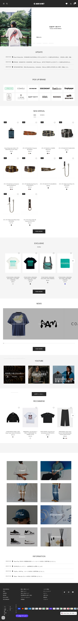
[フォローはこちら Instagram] (69, 592)
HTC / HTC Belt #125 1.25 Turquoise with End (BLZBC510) (11, 184)
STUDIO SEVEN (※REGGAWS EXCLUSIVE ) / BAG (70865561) (47, 278)
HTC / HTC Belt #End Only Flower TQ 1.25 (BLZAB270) (29, 184)
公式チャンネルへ (39, 394)
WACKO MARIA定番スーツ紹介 (63, 374)
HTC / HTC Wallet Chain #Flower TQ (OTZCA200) (66, 184)
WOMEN (42, 115)
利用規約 (23, 599)
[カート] (74, 3)
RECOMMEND (6, 599)
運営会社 (45, 597)
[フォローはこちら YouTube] (73, 592)
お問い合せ (45, 595)
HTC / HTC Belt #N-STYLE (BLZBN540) (48, 184)
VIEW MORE (39, 231)
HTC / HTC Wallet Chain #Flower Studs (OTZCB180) (11, 220)
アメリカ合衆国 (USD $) (5, 610)
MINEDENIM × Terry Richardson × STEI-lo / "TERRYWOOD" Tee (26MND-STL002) (30, 433)
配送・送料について (25, 589)
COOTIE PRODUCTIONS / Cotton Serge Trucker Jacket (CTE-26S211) (12, 432)
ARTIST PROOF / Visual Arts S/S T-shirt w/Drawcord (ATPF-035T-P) (48, 432)
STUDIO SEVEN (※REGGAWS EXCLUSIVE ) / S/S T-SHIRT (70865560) (12, 279)
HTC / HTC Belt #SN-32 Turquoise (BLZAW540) (30, 149)
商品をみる (39, 37)
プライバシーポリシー (25, 597)
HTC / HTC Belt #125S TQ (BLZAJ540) (67, 148)
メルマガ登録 (46, 589)
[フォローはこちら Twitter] (64, 592)
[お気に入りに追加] (18, 122)
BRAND (4, 595)
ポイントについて (47, 591)
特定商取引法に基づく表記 (26, 595)
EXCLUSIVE (5, 597)
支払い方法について (25, 593)
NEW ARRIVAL (6, 589)
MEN (35, 115)
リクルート (45, 599)
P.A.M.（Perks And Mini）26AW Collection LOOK (49, 324)
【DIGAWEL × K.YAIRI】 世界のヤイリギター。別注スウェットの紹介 (14, 375)
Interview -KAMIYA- (39, 374)
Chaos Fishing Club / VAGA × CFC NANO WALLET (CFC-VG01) (11, 149)
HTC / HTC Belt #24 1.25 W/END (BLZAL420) (48, 149)
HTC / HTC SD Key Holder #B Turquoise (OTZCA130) (30, 220)
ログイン (45, 593)
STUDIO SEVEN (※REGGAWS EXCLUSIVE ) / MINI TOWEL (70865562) (65, 279)
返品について (23, 591)
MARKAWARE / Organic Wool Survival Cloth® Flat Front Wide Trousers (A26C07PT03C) (65, 433)
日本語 (10, 608)
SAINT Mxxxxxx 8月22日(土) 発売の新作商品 (18, 324)
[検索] (7, 3)
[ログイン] (71, 3)
